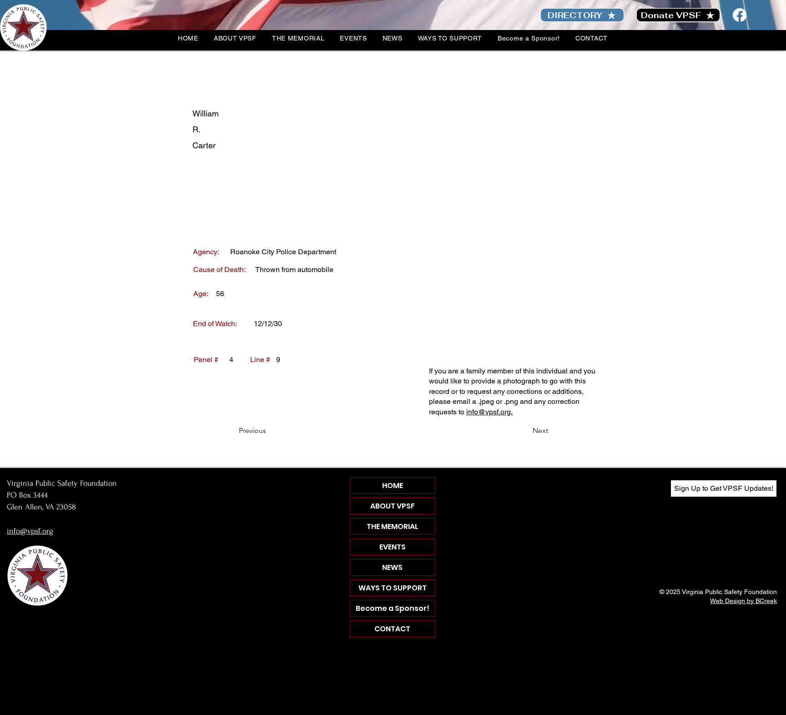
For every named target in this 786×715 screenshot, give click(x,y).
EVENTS (392, 547)
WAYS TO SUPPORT (392, 588)
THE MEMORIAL (392, 526)
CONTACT (392, 629)
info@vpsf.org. (489, 412)
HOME (392, 485)
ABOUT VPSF (392, 506)
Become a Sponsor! (392, 608)
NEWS (392, 567)
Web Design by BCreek (743, 600)
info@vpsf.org (30, 531)
